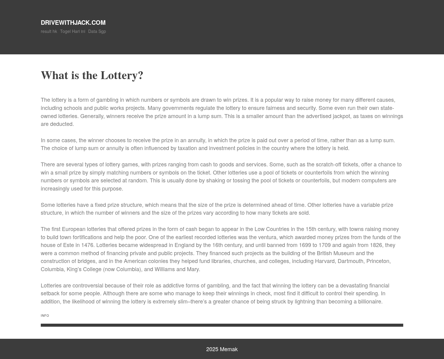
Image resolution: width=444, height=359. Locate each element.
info (45, 315)
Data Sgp (97, 31)
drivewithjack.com (73, 22)
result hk (49, 31)
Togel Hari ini (72, 31)
